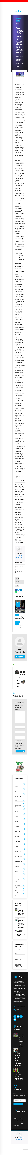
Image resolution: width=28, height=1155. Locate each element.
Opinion (19, 869)
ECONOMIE (22, 1115)
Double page (19, 816)
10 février (17, 578)
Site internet (17, 734)
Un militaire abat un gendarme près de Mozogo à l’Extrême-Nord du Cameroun (19, 965)
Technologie (19, 892)
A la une (18, 18)
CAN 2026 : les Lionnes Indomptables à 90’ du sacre (21, 934)
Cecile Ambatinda (20, 566)
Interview (19, 839)
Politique (19, 871)
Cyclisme (19, 811)
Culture (19, 808)
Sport (19, 890)
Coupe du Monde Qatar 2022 (19, 806)
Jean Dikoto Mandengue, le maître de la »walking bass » (19, 952)
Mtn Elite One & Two (19, 861)
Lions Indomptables (19, 859)
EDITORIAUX (22, 1120)
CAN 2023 (19, 794)
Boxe (19, 791)
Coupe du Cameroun (19, 802)
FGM (15, 961)
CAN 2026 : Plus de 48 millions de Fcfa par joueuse (21, 913)
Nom (16, 724)
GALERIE (21, 1123)
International (19, 836)
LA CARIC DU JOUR (15, 1121)
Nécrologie (19, 866)
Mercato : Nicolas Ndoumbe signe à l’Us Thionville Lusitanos (21, 924)
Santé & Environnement (19, 885)
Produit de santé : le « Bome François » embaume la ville (19, 958)
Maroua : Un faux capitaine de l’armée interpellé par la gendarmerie (20, 611)
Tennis (19, 895)
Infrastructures (19, 833)
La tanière (19, 846)
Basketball (19, 789)
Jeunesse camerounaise (18, 582)
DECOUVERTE (16, 1125)
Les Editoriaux (19, 854)
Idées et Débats (19, 828)
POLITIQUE (15, 1115)
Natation (19, 864)
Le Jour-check (19, 849)
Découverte (19, 813)
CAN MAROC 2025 (19, 796)
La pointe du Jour (19, 844)
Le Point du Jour (19, 851)
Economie (19, 818)
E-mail (16, 729)
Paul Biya (17, 585)
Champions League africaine (19, 800)
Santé (19, 881)
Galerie (19, 823)
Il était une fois (19, 831)
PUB (19, 876)
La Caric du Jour (19, 841)
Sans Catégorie (19, 879)
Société (18, 20)
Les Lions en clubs (19, 856)
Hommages (19, 826)
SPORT (21, 1118)
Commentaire (17, 709)
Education (19, 821)
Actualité (19, 786)
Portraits (19, 874)
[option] (20, 74)
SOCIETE (15, 1118)
